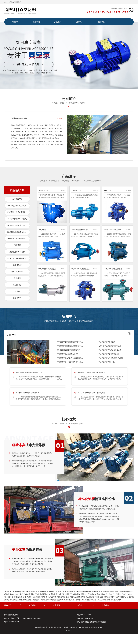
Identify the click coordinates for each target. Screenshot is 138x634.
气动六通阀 (62, 591)
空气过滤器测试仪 (122, 591)
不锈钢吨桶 (42, 591)
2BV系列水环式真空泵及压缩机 (19, 212)
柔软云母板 (18, 597)
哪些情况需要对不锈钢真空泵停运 (68, 350)
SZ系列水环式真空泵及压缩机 (18, 232)
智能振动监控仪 (110, 597)
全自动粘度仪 (74, 597)
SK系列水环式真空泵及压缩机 (18, 225)
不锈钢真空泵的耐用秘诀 (107, 342)
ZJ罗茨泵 (17, 245)
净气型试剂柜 (115, 600)
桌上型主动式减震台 (92, 594)
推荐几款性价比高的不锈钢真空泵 (29, 372)
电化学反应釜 (69, 600)
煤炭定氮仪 (64, 597)
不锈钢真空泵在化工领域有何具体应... (70, 362)
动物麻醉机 (23, 600)
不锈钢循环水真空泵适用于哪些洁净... (70, 346)
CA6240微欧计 (19, 591)
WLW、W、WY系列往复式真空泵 (20, 258)
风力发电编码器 (54, 597)
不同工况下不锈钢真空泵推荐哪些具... (70, 342)
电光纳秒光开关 (57, 600)
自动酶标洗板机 (73, 591)
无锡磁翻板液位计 (77, 594)
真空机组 (17, 278)
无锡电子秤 (83, 591)
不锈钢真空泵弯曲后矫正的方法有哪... (92, 372)
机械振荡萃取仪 (51, 594)
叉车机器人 (84, 597)
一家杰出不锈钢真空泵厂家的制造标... (92, 393)
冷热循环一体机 (106, 594)
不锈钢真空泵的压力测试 (107, 362)
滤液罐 (17, 291)
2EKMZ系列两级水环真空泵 (17, 239)
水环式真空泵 (17, 199)
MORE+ (59, 118)
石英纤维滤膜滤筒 (108, 591)
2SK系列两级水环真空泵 (17, 219)
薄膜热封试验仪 (41, 597)
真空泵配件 (17, 298)
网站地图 (69, 630)
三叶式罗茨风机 (64, 594)
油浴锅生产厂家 (81, 600)
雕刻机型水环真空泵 (17, 252)
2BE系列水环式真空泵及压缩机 (19, 206)
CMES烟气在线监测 (23, 594)
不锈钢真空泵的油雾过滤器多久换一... (111, 350)
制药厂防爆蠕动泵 (38, 594)
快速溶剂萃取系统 (96, 597)
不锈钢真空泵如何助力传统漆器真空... (70, 358)
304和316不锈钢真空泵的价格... (28, 393)
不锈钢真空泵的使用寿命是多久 (67, 354)
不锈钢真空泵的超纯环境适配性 (109, 354)
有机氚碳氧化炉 (31, 591)
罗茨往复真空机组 (17, 272)
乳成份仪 (9, 597)
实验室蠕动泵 (46, 600)
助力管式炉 (120, 597)
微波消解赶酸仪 (34, 600)
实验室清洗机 (13, 600)
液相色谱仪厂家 (29, 597)
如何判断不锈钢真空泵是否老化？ (110, 346)
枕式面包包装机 (94, 591)
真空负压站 (17, 265)
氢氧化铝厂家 (52, 591)
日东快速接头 (92, 600)
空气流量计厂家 (119, 594)
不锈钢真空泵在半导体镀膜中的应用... (111, 358)
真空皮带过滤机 (104, 600)
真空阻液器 (17, 285)
